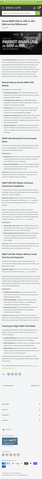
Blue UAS (29, 200)
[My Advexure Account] (34, 8)
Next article (34, 385)
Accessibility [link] (8, 429)
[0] (38, 8)
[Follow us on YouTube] (14, 454)
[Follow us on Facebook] (3, 454)
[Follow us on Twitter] (7, 454)
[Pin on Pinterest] (12, 374)
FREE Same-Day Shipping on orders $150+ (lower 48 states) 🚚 (21, 2)
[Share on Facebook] (8, 374)
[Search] (37, 13)
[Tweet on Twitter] (16, 374)
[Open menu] (3, 8)
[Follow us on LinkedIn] (18, 454)
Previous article (8, 385)
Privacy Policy (5, 473)
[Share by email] (19, 374)
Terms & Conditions (15, 473)
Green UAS (25, 219)
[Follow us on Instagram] (10, 454)
